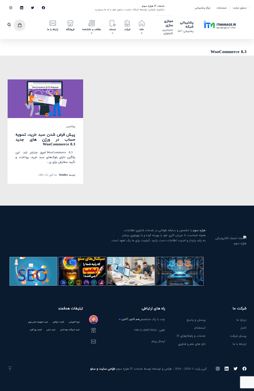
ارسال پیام (158, 341)
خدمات (112, 29)
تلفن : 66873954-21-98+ (149, 330)
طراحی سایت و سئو (102, 368)
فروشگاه (70, 29)
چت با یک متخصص (143, 319)
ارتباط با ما (52, 29)
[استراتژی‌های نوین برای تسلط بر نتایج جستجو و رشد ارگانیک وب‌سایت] (33, 271)
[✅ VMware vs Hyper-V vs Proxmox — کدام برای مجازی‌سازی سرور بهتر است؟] (179, 271)
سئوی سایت (239, 8)
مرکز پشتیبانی (202, 8)
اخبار (243, 327)
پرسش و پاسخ (196, 319)
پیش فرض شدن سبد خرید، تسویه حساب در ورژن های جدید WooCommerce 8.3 (45, 139)
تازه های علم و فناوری (192, 343)
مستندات (221, 8)
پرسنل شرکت (238, 335)
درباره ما (241, 319)
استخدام (200, 327)
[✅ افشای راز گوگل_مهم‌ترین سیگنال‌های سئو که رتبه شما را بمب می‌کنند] (82, 271)
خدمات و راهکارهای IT (191, 335)
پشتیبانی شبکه (186, 24)
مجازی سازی (168, 23)
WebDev (63, 175)
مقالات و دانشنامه (91, 29)
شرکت (127, 29)
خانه (142, 29)
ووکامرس (70, 126)
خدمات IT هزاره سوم (153, 6)
